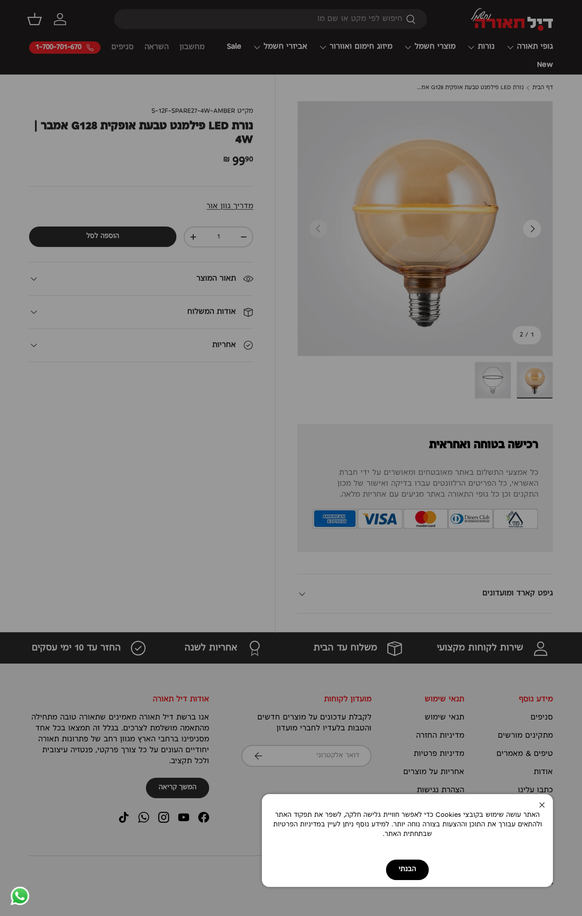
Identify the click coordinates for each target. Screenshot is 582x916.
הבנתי (407, 869)
